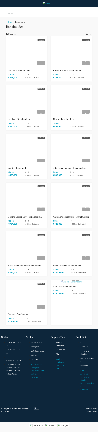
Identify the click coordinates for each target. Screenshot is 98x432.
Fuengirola (35, 347)
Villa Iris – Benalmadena (64, 286)
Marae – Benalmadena (19, 314)
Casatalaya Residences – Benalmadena (71, 217)
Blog (82, 342)
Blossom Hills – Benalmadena (67, 70)
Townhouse (60, 350)
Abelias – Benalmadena (19, 119)
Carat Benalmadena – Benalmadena (25, 265)
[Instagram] (13, 383)
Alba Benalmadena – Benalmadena (69, 168)
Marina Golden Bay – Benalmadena (25, 217)
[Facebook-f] (4, 383)
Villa (57, 354)
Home (10, 22)
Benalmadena (36, 342)
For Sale (41, 40)
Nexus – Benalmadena (63, 119)
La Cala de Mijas (37, 351)
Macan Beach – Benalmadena (67, 265)
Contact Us (85, 366)
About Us (84, 347)
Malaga (34, 355)
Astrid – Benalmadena (18, 168)
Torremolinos (36, 359)
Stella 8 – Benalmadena (19, 70)
